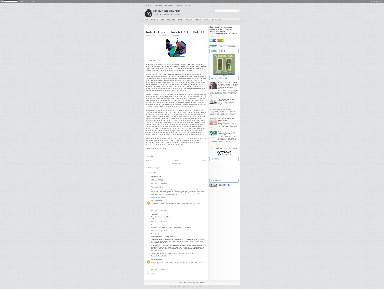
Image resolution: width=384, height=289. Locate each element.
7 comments (175, 35)
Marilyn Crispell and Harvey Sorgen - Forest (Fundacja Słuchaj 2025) (226, 133)
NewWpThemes (179, 287)
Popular (213, 46)
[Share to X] (150, 156)
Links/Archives (231, 46)
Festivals (206, 20)
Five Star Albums (217, 20)
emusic (158, 148)
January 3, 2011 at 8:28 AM (159, 210)
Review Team (158, 5)
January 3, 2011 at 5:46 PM (159, 256)
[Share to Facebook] (152, 156)
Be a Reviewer (169, 5)
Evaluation (179, 5)
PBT (200, 287)
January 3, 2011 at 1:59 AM (159, 183)
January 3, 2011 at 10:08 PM (159, 269)
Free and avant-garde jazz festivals (220, 109)
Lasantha (195, 287)
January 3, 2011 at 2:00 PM (159, 221)
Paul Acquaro (152, 60)
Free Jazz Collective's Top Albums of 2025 (226, 99)
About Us (148, 5)
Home (147, 20)
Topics (221, 46)
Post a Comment (151, 273)
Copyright (189, 5)
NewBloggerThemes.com (208, 287)
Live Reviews (189, 20)
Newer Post (149, 160)
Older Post (203, 160)
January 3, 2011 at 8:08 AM (159, 197)
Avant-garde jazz (165, 35)
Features (180, 20)
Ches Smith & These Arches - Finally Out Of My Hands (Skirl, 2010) (175, 31)
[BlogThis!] (148, 156)
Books (162, 20)
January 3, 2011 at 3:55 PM (159, 230)
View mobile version (176, 163)
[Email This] (146, 156)
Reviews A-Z (154, 20)
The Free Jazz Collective (166, 11)
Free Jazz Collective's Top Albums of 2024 (226, 119)
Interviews (198, 20)
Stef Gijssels (155, 200)
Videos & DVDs (171, 20)
